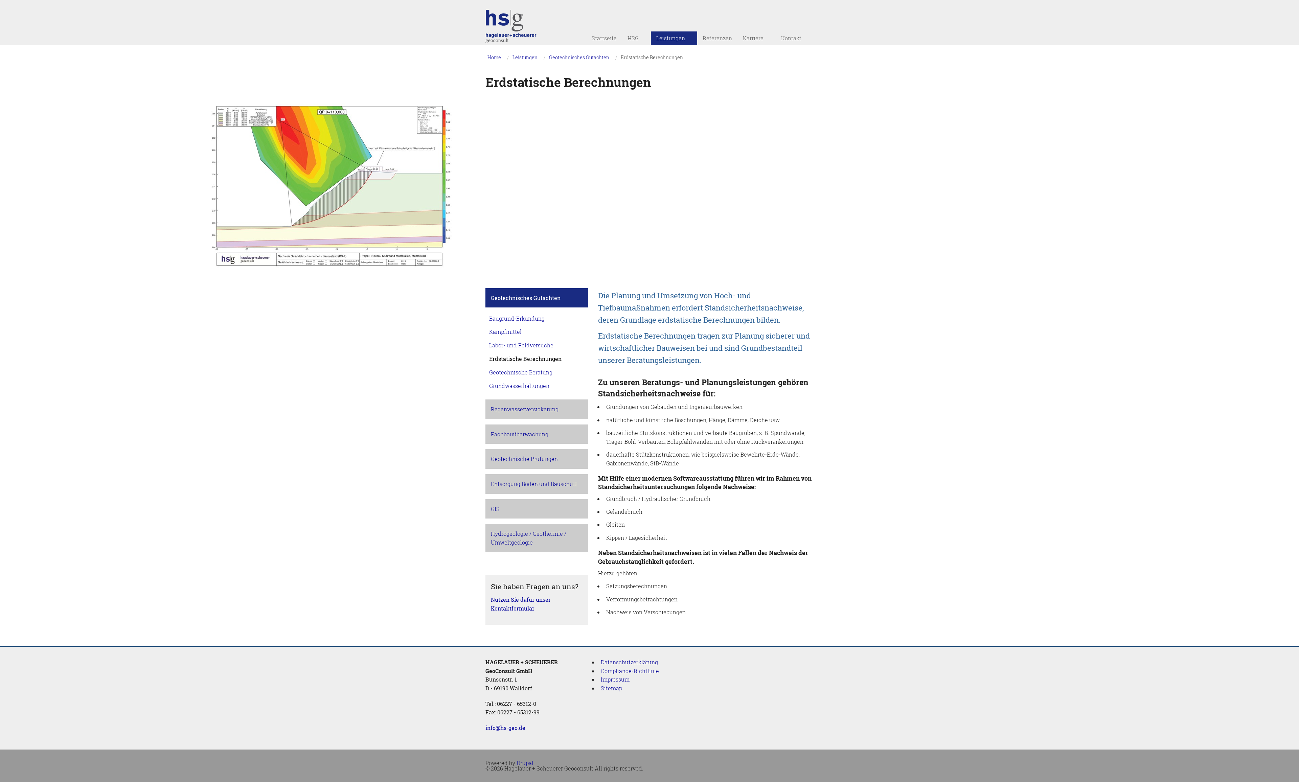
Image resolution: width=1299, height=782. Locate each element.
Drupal (525, 762)
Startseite (604, 38)
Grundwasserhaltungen (519, 385)
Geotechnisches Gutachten (579, 57)
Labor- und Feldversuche (521, 345)
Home (494, 57)
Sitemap (611, 688)
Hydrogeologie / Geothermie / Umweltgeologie (528, 538)
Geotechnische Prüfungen (524, 458)
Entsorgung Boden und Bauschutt (534, 483)
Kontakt (788, 38)
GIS (495, 508)
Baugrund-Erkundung (517, 318)
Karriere (750, 38)
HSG (630, 38)
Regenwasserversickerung (525, 409)
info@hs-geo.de (505, 727)
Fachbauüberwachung (519, 434)
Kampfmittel (505, 331)
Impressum (615, 679)
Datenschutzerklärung (629, 662)
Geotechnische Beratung (520, 372)
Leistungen (668, 38)
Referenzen (717, 38)
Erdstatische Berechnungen (652, 57)
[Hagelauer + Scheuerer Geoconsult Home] (511, 27)
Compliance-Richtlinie (630, 670)
